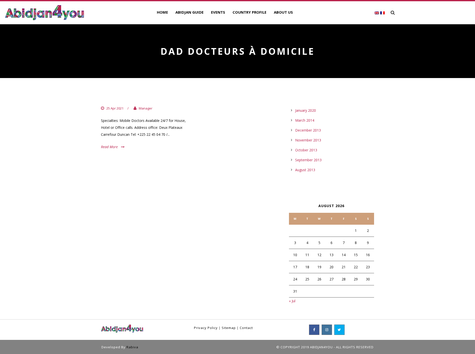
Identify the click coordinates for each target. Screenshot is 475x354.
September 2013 (308, 160)
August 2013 (305, 169)
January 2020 (305, 110)
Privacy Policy (206, 328)
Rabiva (132, 347)
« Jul (292, 301)
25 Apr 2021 (114, 108)
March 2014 (304, 120)
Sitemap (229, 328)
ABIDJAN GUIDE (189, 12)
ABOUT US (283, 12)
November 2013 (308, 140)
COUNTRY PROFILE (249, 12)
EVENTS (218, 12)
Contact (246, 328)
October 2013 (306, 150)
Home (162, 12)
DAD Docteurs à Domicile (138, 98)
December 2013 (308, 130)
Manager (145, 108)
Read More (109, 146)
